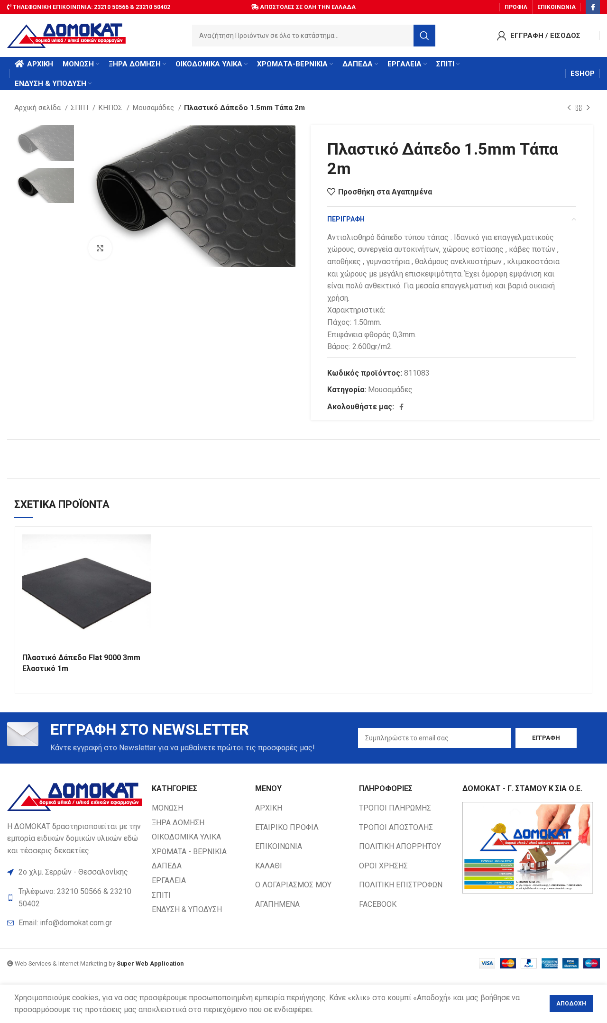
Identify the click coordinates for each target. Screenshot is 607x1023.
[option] (44, 143)
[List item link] (74, 923)
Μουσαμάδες (154, 107)
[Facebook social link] (593, 7)
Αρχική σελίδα (38, 107)
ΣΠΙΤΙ (80, 107)
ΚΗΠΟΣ (111, 107)
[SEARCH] (424, 35)
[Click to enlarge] (100, 248)
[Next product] (588, 107)
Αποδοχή (571, 1003)
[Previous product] (569, 107)
